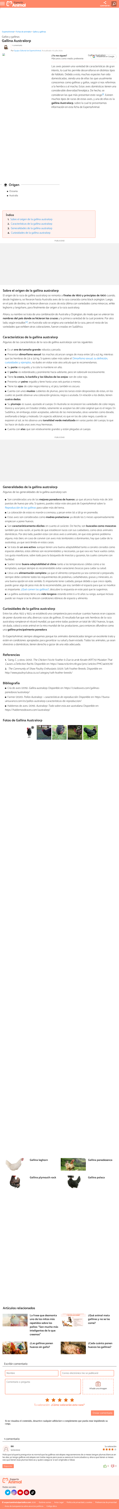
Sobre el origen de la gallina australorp (31, 219)
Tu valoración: (42, 1405)
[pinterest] (26, 1492)
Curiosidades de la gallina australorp (30, 233)
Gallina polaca (96, 1178)
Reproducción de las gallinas (20, 508)
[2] (26, 322)
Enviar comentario (102, 1413)
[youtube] (20, 1492)
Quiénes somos (45, 1502)
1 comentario (17, 45)
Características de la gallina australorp (31, 224)
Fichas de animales (23, 31)
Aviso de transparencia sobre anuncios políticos (24, 1506)
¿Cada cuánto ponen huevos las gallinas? (100, 1345)
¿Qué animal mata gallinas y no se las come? (99, 1319)
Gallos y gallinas (39, 31)
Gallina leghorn (39, 1160)
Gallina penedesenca (100, 1160)
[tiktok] (32, 1492)
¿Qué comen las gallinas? (35, 589)
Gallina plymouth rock (43, 1178)
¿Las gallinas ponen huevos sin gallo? (41, 1345)
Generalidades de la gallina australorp (31, 228)
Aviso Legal (59, 1502)
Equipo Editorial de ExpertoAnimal (27, 50)
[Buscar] (115, 4)
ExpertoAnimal (8, 31)
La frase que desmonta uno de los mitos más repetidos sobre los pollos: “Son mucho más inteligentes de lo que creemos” (44, 1325)
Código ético (51, 1506)
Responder (8, 1466)
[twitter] (8, 1492)
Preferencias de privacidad (106, 1502)
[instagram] (14, 1492)
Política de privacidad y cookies (79, 1502)
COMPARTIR (105, 5)
